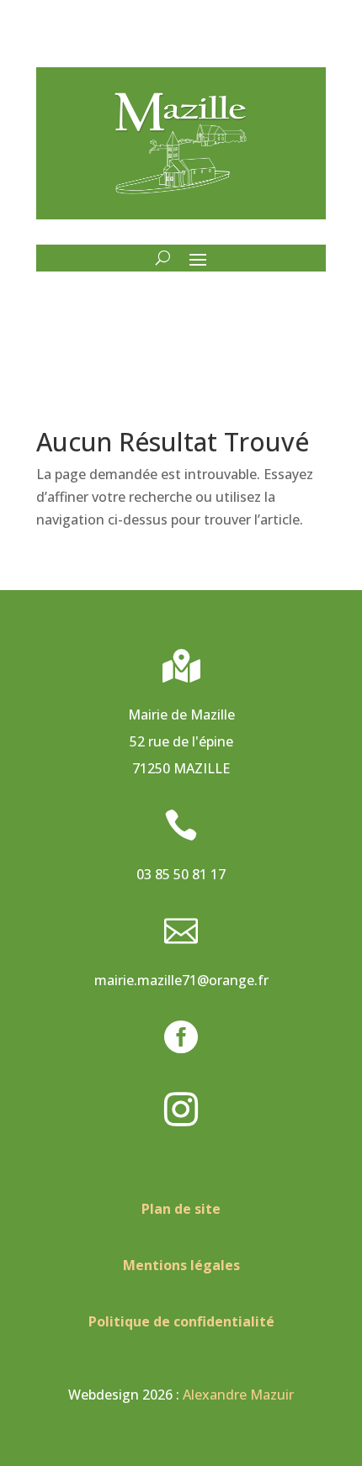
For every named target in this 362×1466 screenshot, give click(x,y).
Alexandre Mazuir (238, 1394)
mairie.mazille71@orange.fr (181, 980)
